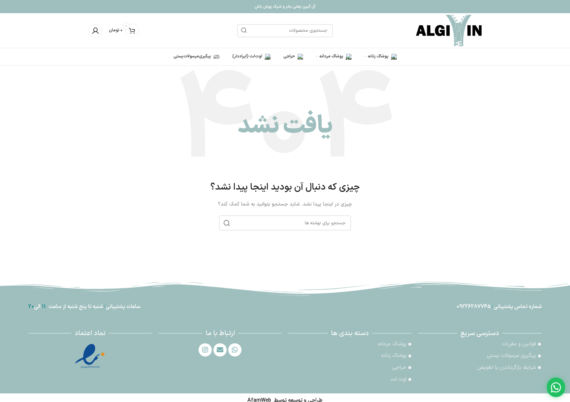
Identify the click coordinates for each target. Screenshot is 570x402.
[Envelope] (220, 349)
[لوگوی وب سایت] (449, 30)
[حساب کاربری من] (95, 30)
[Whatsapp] (234, 349)
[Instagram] (205, 349)
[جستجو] (243, 30)
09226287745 (474, 307)
